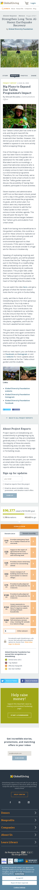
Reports (14, 76)
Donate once (10, 534)
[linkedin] (29, 802)
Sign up (9, 495)
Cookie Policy (19, 874)
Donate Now (19, 526)
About (13, 9)
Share (33, 76)
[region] (19, 877)
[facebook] (10, 802)
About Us (7, 835)
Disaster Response (10, 16)
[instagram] (19, 802)
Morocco (21, 16)
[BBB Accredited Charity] (19, 861)
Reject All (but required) (19, 883)
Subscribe (19, 758)
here (25, 287)
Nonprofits (19, 9)
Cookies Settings (19, 887)
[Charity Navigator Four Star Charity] (4, 861)
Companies (28, 9)
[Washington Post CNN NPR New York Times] (19, 854)
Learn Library (9, 842)
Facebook (10, 354)
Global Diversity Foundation (21, 29)
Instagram (23, 354)
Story (5, 76)
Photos (24, 76)
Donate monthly (29, 533)
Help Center (19, 794)
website (10, 357)
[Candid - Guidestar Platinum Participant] (11, 861)
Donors (5, 813)
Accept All (19, 878)
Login (33, 3)
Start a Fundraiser (19, 715)
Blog (34, 9)
